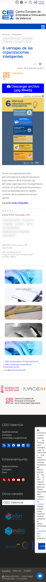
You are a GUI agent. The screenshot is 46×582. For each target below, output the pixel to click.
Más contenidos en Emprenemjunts (22, 361)
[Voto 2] (5, 211)
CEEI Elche (17, 73)
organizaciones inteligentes (16, 232)
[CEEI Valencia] (24, 22)
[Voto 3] (8, 211)
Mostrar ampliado (33, 96)
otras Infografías (20, 203)
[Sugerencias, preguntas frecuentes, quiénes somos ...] (21, 2)
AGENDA (24, 324)
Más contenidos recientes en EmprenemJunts (17, 365)
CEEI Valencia (12, 425)
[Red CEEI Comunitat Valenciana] (23, 403)
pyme (28, 42)
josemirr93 (22, 245)
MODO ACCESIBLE (17, 2)
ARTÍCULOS (23, 271)
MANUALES (23, 289)
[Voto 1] (3, 211)
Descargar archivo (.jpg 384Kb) (25, 88)
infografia (7, 42)
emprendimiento (11, 38)
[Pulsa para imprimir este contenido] (40, 64)
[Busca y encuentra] (30, 2)
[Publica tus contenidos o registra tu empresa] (26, 2)
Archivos (6, 34)
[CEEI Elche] (6, 79)
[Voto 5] (13, 211)
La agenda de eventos (15, 370)
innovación (27, 38)
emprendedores (10, 228)
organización (9, 235)
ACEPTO (42, 546)
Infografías (16, 34)
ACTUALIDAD (23, 342)
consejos (19, 42)
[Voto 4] (10, 211)
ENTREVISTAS (23, 306)
